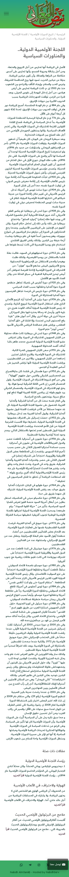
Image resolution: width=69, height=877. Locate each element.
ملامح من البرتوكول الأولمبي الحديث (40, 814)
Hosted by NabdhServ (46, 872)
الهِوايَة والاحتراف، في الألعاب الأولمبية (39, 785)
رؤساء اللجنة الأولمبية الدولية (45, 761)
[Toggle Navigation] (6, 14)
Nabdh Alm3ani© (20, 872)
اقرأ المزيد (18, 775)
